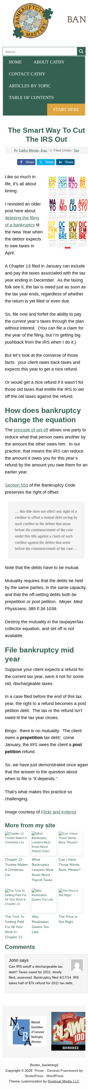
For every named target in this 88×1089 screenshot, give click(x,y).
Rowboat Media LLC (63, 1081)
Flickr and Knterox (59, 812)
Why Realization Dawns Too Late (40, 924)
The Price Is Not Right (68, 919)
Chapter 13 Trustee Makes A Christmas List (16, 867)
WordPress (55, 1076)
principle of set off (31, 430)
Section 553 (16, 485)
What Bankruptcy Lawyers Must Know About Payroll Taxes (42, 869)
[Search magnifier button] (81, 51)
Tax (76, 150)
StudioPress (34, 1076)
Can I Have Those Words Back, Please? (70, 864)
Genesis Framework (62, 1070)
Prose (39, 1070)
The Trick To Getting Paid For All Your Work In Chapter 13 (14, 927)
